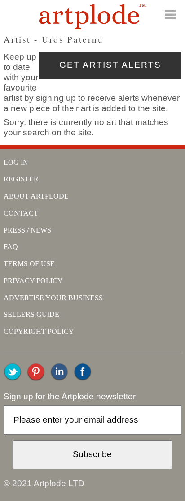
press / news (27, 230)
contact (21, 213)
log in (16, 162)
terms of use (29, 264)
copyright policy (39, 331)
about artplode (36, 196)
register (21, 179)
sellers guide (31, 314)
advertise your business (53, 298)
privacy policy (33, 281)
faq (11, 246)
